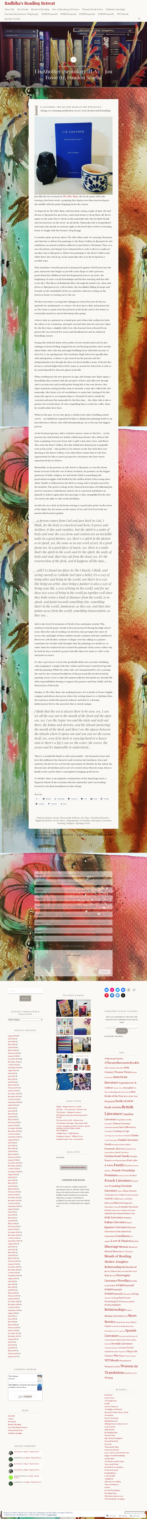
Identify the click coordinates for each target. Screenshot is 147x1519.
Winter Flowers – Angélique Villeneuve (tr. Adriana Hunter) (53, 835)
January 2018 (12, 1330)
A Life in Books (110, 1427)
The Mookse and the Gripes (114, 1461)
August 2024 (12, 1105)
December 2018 (13, 1301)
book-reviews (113, 1107)
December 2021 (13, 1197)
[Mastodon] (118, 995)
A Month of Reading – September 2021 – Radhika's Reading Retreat (69, 875)
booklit (107, 1404)
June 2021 (11, 1215)
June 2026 (11, 1041)
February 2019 (13, 1296)
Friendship (85, 820)
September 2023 (14, 1137)
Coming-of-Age (121, 1131)
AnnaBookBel (109, 1458)
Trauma (122, 1348)
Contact (10, 1419)
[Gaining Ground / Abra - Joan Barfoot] (82, 1009)
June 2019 (11, 1284)
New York (133, 1271)
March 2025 (12, 1085)
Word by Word (110, 1435)
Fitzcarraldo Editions (70, 818)
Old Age (135, 1294)
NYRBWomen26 (106, 14)
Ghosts (119, 1191)
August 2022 (12, 1174)
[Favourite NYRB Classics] (64, 1045)
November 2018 (13, 1304)
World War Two (130, 1373)
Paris (121, 1298)
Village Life (131, 1351)
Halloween (122, 1199)
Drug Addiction (110, 1152)
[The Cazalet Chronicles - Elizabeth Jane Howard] (64, 1027)
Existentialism (121, 1161)
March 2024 (12, 1119)
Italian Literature (116, 1222)
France (133, 1175)
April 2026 (12, 1047)
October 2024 (13, 1099)
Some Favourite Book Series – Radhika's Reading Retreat (66, 899)
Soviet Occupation (119, 1331)
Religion (70, 823)
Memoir (124, 1246)
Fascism (128, 1166)
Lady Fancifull (110, 1476)
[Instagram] (112, 990)
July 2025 (11, 1073)
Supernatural (121, 1340)
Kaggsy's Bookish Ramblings (115, 1455)
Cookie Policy (52, 1515)
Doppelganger (72, 820)
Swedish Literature (122, 1343)
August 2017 (12, 1339)
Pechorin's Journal (111, 1470)
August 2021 (12, 1209)
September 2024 (14, 1102)
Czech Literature (111, 1140)
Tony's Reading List (112, 1484)
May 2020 (12, 1252)
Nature (114, 1271)
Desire (122, 1145)
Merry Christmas (126, 1251)
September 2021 (14, 1206)
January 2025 (13, 1091)
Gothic (122, 1195)
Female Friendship (123, 1170)
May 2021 (11, 1218)
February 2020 (13, 1261)
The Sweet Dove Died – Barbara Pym (69, 1120)
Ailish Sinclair (109, 1430)
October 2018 (13, 1307)
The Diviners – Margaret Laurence (68, 1112)
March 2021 (12, 1223)
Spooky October (13, 19)
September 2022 (14, 1172)
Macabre (135, 1241)
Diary (128, 1145)
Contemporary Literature (113, 1136)
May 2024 (11, 1114)
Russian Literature (114, 1316)
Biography (110, 1101)
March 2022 (12, 1189)
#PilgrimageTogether (114, 1059)
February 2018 (13, 1328)
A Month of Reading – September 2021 (95, 833)
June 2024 (11, 1111)
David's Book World (112, 1450)
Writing (109, 1378)
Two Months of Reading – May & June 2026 (72, 1123)
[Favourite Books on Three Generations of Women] (82, 1064)
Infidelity (108, 1214)
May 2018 (11, 1322)
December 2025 (14, 1059)
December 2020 (14, 1232)
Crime (135, 1135)
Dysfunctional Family (117, 1156)
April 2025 (12, 1082)
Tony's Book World (111, 1464)
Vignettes (122, 1351)
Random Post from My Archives (73, 1167)
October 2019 (13, 1273)
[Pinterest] (107, 995)
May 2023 (11, 1148)
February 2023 (13, 1157)
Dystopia (133, 1156)
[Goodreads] (129, 990)
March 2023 (12, 1154)
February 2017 (13, 1353)
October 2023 (13, 1134)
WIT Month (123, 14)
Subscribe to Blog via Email (121, 1011)
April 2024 (12, 1117)
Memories (133, 1247)
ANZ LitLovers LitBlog (113, 1482)
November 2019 (13, 1270)
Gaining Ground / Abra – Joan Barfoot (69, 1139)
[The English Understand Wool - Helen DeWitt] (64, 1009)
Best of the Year (131, 1096)
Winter (122, 1356)
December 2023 (14, 1128)
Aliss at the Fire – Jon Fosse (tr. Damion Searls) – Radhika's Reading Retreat (73, 915)
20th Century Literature (114, 1068)
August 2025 (12, 1070)
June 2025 (11, 1076)
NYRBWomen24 (68, 14)
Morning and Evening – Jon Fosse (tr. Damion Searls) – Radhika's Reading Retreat (76, 923)
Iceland (116, 1207)
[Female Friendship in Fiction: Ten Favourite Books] (64, 1064)
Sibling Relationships (122, 1322)
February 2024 (13, 1122)
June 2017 (11, 1345)
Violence (109, 1356)
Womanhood (125, 1361)
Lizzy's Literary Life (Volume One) (117, 1453)
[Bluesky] (107, 990)
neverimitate (109, 1415)
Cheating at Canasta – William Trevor (69, 1136)
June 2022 (11, 1180)
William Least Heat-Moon (18, 1387)
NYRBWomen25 (87, 14)
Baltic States (122, 1092)
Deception (116, 1145)
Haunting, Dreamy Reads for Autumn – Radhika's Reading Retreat (70, 907)
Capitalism (121, 1120)
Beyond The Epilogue (112, 1490)
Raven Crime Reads (111, 1418)
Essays (108, 1160)
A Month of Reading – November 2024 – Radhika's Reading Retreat (69, 931)
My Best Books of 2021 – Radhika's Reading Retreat (64, 883)
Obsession (127, 1294)
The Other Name (70, 196)
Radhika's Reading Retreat (30, 3)
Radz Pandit (17, 1451)
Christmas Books (111, 1127)
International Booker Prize (124, 1214)
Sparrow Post (109, 1398)
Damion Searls (52, 818)
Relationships (115, 1309)
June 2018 (11, 1319)
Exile (113, 1160)
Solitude (108, 1326)
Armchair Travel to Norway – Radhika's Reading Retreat (65, 891)
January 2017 (12, 1356)
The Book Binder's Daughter (115, 1499)
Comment (104, 972)
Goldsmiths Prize (111, 1195)
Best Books (22, 9)
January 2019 (12, 1299)
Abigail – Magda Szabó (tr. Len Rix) (68, 1107)
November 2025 (14, 1062)
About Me (9, 9)
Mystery (108, 1271)
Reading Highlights (113, 1305)
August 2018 (12, 1313)
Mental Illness (112, 1251)
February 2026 (13, 1053)
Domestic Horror (114, 1148)
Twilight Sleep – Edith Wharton (67, 1133)
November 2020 (14, 1235)
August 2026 (12, 1036)
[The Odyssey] (39, 1381)
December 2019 (13, 1267)
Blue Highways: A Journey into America (23, 1385)
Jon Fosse (85, 818)
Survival (108, 1344)
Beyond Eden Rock (111, 1441)
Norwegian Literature (101, 820)
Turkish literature (112, 1352)
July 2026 (11, 1039)
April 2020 (12, 1255)
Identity (108, 1210)
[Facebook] (123, 990)
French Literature (118, 1180)
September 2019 (14, 1275)
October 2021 (13, 1203)
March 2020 (12, 1258)
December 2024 (14, 1094)
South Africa (116, 1326)
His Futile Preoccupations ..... (115, 1467)
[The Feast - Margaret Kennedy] (82, 1045)
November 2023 (14, 1131)
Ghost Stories (130, 1191)
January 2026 (13, 1056)
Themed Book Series (92, 9)
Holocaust (109, 1203)
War (116, 1355)
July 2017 (11, 1342)
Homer (12, 1379)
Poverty (127, 1298)
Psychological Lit (113, 1301)
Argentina (124, 1082)
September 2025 (14, 1068)
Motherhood (129, 1267)
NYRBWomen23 (50, 14)
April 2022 (12, 1186)
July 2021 (11, 1212)
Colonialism (109, 1131)
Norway (113, 1276)
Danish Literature (128, 1140)
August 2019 (12, 1278)
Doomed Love (130, 1149)
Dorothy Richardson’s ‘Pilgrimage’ (22, 14)
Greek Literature (131, 1195)
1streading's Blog (110, 1493)
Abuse (135, 1072)
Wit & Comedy (130, 1356)
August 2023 (12, 1140)
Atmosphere (128, 1088)
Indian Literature (128, 1210)
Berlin (128, 1092)
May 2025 (11, 1079)
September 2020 (14, 1241)
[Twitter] (118, 990)
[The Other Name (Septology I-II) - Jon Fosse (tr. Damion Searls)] (64, 1082)
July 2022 (11, 1177)
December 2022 (14, 1163)
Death (108, 1144)
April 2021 (12, 1221)
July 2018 (11, 1316)
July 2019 (11, 1281)
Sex (126, 1316)
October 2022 (13, 1169)
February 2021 (13, 1226)
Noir (107, 1275)
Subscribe (121, 1031)
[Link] (134, 990)
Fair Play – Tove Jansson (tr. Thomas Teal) (71, 1109)
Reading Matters (110, 1473)
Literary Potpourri (111, 1406)
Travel (130, 1348)
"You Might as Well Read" (113, 1409)
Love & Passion (121, 1240)
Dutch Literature (122, 1152)
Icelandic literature (128, 1207)
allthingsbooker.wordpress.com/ (116, 1424)
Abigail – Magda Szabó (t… (32, 1451)
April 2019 (12, 1290)
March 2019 (12, 1293)
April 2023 (12, 1151)
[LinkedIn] (112, 995)
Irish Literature (114, 1217)
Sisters (133, 1322)
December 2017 (13, 1333)
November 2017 (13, 1336)
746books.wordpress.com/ (114, 1496)
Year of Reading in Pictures (65, 9)
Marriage (112, 1246)
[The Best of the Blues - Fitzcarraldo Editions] (82, 1027)
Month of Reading (40, 9)
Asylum (107, 1487)
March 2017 (12, 1351)
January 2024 (13, 1125)
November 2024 (14, 1096)
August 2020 (12, 1244)
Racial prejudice (128, 1301)
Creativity (126, 1136)
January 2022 (13, 1195)
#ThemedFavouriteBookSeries (125, 1062)
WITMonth (112, 1360)
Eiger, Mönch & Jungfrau (113, 1438)
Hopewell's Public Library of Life (116, 1412)
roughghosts (109, 1479)
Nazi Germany (123, 1271)
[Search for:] (139, 18)
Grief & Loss (111, 1198)
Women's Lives (112, 1366)
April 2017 (11, 1348)
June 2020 (12, 1250)
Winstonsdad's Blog (112, 1447)
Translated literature (99, 818)
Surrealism (131, 1340)
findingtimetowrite (111, 1421)
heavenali (108, 1444)
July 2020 (11, 1247)
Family (119, 1165)
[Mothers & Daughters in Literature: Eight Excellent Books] (82, 1082)
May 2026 (11, 1044)
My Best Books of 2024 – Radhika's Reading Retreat (64, 939)
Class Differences (127, 1127)
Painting (61, 823)
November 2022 (14, 1166)
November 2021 (13, 1200)
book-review (124, 1101)
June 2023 (11, 1146)
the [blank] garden (111, 1432)
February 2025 (13, 1088)
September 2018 (14, 1310)
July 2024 (11, 1108)
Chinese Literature (121, 1124)
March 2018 (12, 1325)
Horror (118, 1203)
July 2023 (11, 1143)
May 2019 (11, 1287)
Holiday (129, 1199)
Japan (129, 1223)
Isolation (127, 1218)
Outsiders (108, 1298)
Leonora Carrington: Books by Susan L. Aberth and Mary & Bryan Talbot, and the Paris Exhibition (72, 1128)
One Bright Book (111, 1401)
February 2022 (13, 1192)
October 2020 (13, 1238)
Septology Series (82, 823)
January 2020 (13, 1264)
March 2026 (12, 1050)
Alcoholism (47, 820)
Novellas (123, 1280)
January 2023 (13, 1160)
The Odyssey (13, 1376)
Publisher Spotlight (115, 9)
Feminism (111, 1175)
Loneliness (123, 1236)
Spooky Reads (124, 1336)
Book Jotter (109, 1395)
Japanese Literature (116, 1227)
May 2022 (11, 1183)
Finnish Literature (123, 1175)
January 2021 (12, 1229)
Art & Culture (59, 820)
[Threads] (123, 995)
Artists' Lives (118, 1088)
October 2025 (13, 1065)
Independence (117, 1210)
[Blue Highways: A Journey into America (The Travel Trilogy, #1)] (39, 1390)
